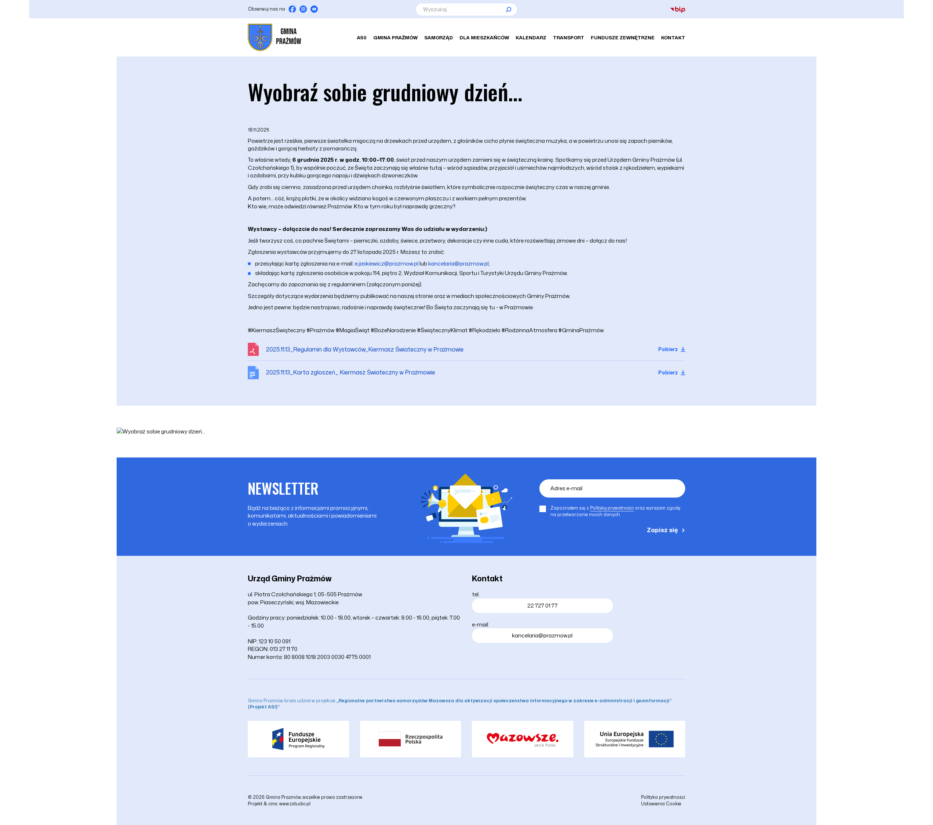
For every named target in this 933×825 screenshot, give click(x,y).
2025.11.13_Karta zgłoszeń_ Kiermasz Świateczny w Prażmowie (350, 372)
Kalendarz (531, 37)
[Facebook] (292, 9)
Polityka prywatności (663, 797)
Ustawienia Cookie (661, 804)
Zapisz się (662, 529)
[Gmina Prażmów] (274, 37)
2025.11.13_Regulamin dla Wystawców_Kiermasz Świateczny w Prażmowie (365, 349)
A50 (362, 37)
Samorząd (438, 37)
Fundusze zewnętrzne (623, 37)
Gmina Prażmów (395, 37)
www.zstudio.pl (295, 804)
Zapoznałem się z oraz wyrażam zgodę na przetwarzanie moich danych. (615, 511)
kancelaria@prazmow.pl (458, 263)
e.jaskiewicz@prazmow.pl (386, 263)
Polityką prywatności (612, 508)
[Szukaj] (508, 9)
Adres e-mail (566, 488)
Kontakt (673, 37)
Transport (568, 37)
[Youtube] (314, 9)
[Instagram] (303, 9)
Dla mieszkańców (484, 37)
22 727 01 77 (542, 605)
